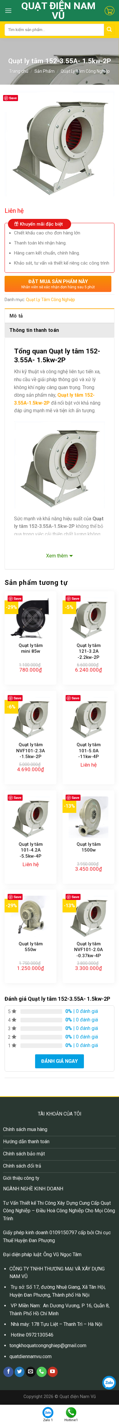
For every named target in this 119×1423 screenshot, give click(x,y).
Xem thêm (57, 556)
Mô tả (16, 316)
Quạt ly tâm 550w (31, 947)
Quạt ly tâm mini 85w (31, 648)
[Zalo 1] (47, 1412)
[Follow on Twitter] (20, 1372)
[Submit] (109, 30)
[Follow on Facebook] (8, 1372)
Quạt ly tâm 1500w (89, 847)
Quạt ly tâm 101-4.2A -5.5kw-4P (31, 850)
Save (13, 98)
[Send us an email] (31, 1372)
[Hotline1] (71, 1412)
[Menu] (8, 10)
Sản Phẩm (44, 71)
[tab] (59, 315)
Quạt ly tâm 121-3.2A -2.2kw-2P (89, 651)
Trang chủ (18, 71)
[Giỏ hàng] (109, 10)
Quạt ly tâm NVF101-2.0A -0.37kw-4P (88, 949)
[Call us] (42, 1372)
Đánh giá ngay (59, 1061)
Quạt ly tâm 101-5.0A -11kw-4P (89, 750)
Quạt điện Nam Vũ (58, 10)
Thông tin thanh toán (34, 330)
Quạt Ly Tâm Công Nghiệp (85, 71)
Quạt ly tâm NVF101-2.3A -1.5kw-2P (30, 750)
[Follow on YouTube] (53, 1372)
